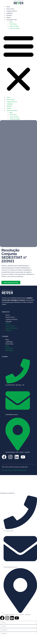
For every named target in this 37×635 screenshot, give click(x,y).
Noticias (8, 17)
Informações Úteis (11, 19)
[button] (18, 62)
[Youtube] (23, 457)
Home (8, 6)
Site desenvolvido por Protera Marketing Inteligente (14, 470)
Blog (11, 22)
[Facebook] (4, 457)
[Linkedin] (16, 457)
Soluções (9, 15)
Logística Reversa (11, 11)
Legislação (9, 13)
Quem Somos (10, 9)
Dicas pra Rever (14, 26)
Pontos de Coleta (15, 28)
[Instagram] (10, 457)
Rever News (13, 24)
